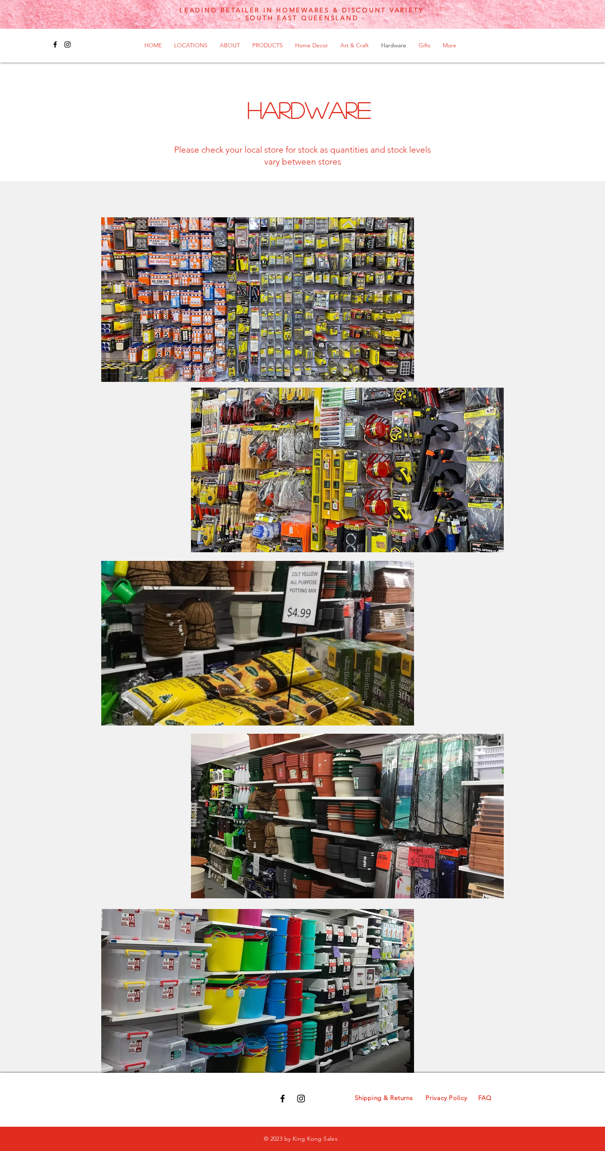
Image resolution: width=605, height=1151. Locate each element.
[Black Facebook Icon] (55, 44)
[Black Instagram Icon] (67, 44)
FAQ (484, 1098)
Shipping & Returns (384, 1098)
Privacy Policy (447, 1098)
